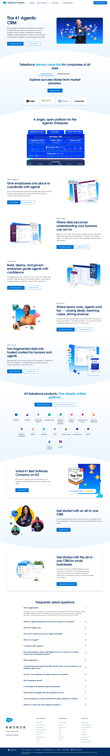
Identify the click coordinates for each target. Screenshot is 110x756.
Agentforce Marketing (94, 421)
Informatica (23, 360)
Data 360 (27, 420)
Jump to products (33, 44)
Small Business (77, 434)
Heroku (60, 447)
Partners (88, 434)
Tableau (33, 434)
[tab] (46, 74)
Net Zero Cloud (66, 434)
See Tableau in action (65, 247)
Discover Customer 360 (65, 329)
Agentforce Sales (49, 420)
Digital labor (27, 611)
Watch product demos (43, 404)
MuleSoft (44, 434)
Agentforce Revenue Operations (60, 421)
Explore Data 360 (15, 371)
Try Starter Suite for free (66, 584)
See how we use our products (64, 404)
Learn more (21, 490)
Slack (55, 434)
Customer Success (49, 448)
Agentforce (16, 420)
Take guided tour (14, 44)
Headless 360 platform (38, 421)
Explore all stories (55, 90)
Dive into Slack (14, 202)
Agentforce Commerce (22, 435)
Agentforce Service (71, 421)
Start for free (62, 530)
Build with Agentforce (16, 288)
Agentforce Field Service (82, 421)
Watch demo (28, 202)
